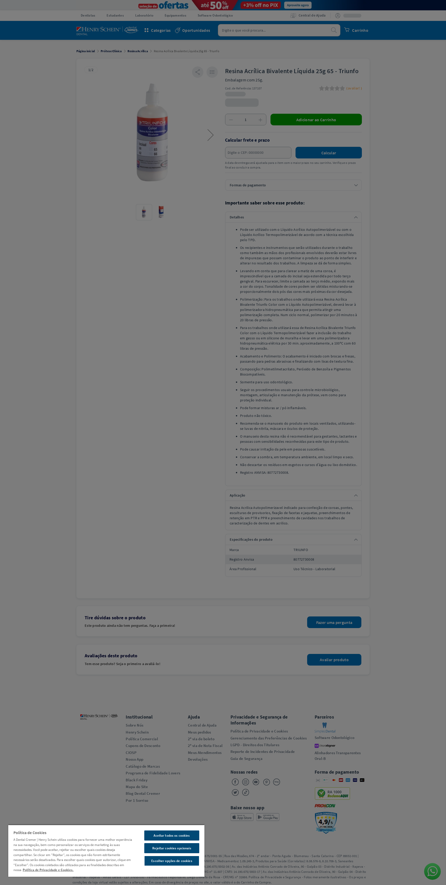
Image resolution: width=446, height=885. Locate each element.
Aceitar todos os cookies (172, 835)
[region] (106, 851)
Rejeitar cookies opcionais (171, 848)
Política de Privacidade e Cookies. (48, 870)
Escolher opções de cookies (171, 861)
